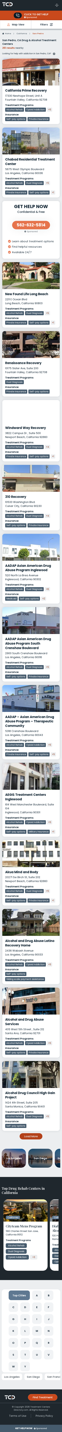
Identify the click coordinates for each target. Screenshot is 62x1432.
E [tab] (37, 1307)
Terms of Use (17, 1416)
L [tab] (25, 1331)
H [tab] (25, 1319)
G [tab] (13, 1319)
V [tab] (49, 1355)
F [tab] (48, 1307)
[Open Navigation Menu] (57, 5)
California (22, 33)
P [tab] (25, 1343)
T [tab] (25, 1355)
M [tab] (37, 1331)
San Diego (33, 1377)
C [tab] (13, 1307)
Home (8, 33)
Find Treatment (43, 1397)
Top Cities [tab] (19, 1295)
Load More (31, 1136)
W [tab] (13, 1366)
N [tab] (49, 1331)
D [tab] (25, 1307)
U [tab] (37, 1355)
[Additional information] (54, 53)
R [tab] (48, 1343)
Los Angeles (12, 1377)
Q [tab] (37, 1343)
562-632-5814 (31, 225)
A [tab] (37, 1295)
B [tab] (48, 1295)
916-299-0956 (18, 15)
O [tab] (13, 1343)
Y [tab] (25, 1366)
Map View (18, 24)
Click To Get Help (36, 14)
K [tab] (13, 1331)
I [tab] (36, 1319)
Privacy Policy (44, 1416)
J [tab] (48, 1319)
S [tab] (13, 1355)
